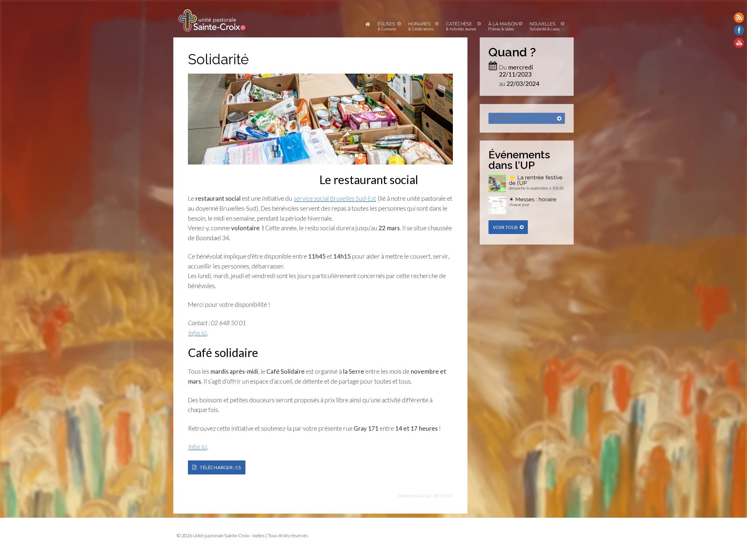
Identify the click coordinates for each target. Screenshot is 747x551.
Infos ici (197, 332)
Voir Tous (505, 227)
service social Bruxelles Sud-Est (335, 198)
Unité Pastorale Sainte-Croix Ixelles (212, 20)
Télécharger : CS (220, 467)
